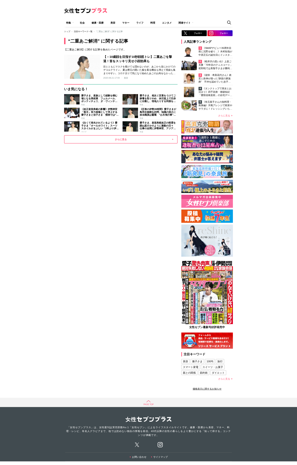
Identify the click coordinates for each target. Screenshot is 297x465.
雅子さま (197, 361)
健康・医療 (98, 22)
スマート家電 (190, 367)
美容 (113, 22)
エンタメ (167, 22)
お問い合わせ (139, 457)
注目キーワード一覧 (83, 31)
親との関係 (189, 372)
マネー (125, 22)
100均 (210, 361)
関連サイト (185, 22)
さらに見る (224, 115)
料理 (152, 22)
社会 (82, 22)
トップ (67, 31)
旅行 (220, 361)
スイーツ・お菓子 (212, 367)
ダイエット (218, 372)
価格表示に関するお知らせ (207, 388)
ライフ (140, 22)
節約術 (204, 372)
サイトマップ (160, 457)
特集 (68, 22)
